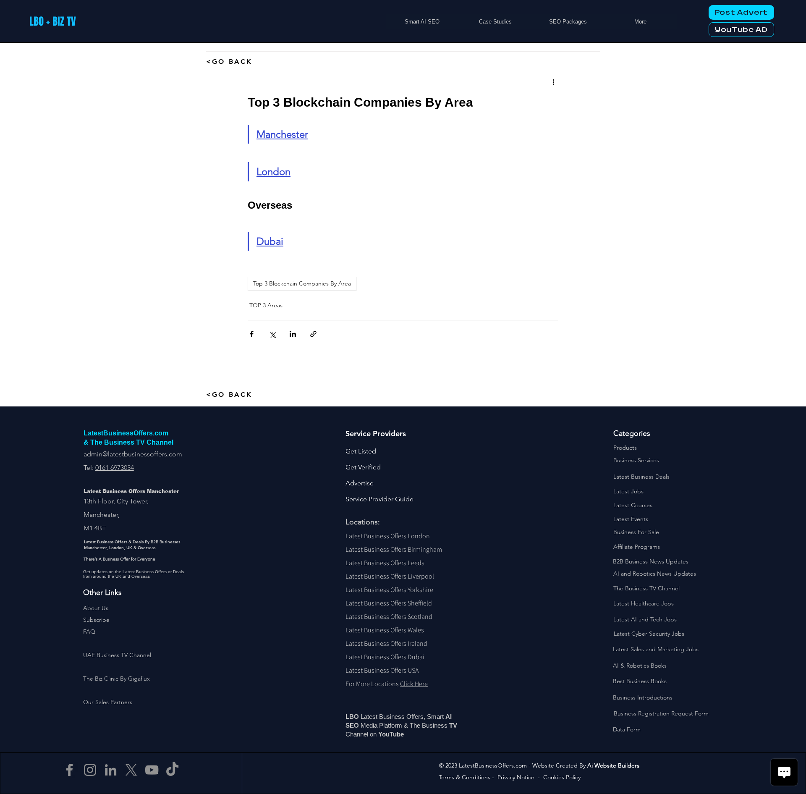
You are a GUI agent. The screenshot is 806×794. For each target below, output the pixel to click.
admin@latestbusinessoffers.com (133, 454)
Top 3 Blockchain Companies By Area (302, 283)
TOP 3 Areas (266, 305)
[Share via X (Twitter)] (272, 334)
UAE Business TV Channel (117, 655)
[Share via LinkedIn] (293, 334)
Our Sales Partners (107, 702)
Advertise (359, 483)
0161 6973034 (114, 468)
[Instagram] (90, 770)
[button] (96, 620)
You (384, 734)
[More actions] (553, 82)
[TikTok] (172, 770)
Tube (398, 734)
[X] (131, 770)
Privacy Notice (515, 777)
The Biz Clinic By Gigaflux (116, 678)
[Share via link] (313, 334)
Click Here (414, 683)
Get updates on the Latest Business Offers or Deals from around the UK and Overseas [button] (133, 574)
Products (625, 447)
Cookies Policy (562, 777)
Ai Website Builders (613, 765)
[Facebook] (69, 770)
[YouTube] (152, 770)
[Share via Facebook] (252, 334)
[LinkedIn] (110, 770)
